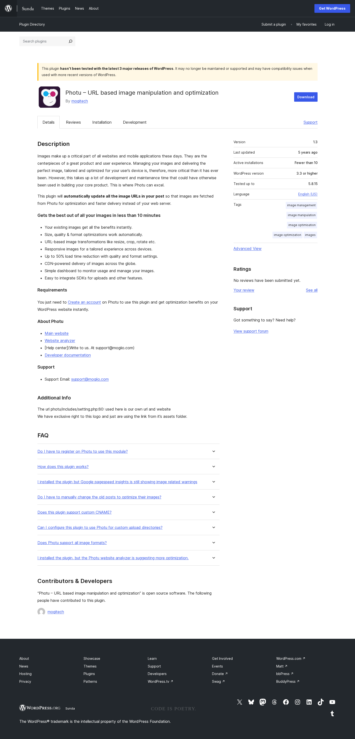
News (23, 666)
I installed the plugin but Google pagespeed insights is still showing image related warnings (117, 482)
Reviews (73, 122)
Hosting (25, 674)
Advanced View (248, 248)
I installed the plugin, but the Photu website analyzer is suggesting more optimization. (113, 558)
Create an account (84, 302)
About (24, 658)
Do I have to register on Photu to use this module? (82, 451)
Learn (152, 658)
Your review (244, 290)
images (310, 235)
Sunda (70, 708)
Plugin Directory (32, 24)
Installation (102, 122)
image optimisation (302, 225)
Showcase (92, 658)
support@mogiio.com (90, 379)
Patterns (90, 681)
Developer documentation (68, 355)
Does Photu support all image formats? (72, 542)
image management (301, 205)
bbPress (285, 674)
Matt (282, 666)
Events (217, 666)
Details (49, 122)
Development (135, 122)
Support (311, 122)
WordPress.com (290, 658)
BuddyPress (288, 681)
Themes (90, 666)
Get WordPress (332, 8)
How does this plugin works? (63, 466)
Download (305, 97)
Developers (157, 674)
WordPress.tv (160, 681)
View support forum (251, 331)
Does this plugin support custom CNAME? (74, 512)
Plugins (89, 674)
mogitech (79, 101)
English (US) (308, 194)
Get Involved (222, 658)
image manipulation (302, 215)
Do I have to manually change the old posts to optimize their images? (99, 497)
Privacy (25, 681)
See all (312, 290)
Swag (218, 681)
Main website (57, 333)
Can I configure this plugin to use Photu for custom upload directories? (100, 527)
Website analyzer (60, 340)
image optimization (287, 235)
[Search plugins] (70, 41)
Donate (220, 674)
